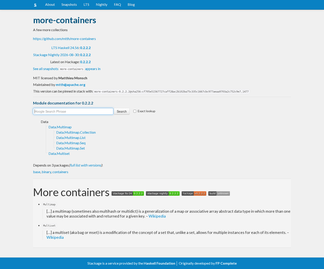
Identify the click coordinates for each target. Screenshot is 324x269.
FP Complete (226, 263)
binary (46, 172)
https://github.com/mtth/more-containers (64, 38)
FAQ (117, 4)
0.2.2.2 (85, 47)
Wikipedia (157, 216)
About (50, 4)
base (36, 172)
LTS (86, 4)
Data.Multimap (60, 127)
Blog (131, 4)
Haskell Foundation (159, 263)
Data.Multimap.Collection (76, 132)
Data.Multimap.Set (70, 148)
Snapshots (69, 4)
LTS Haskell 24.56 (65, 47)
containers (60, 172)
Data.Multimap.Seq (71, 143)
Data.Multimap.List (71, 137)
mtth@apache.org (70, 84)
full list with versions (85, 165)
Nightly (101, 4)
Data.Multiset (59, 153)
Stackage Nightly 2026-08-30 (56, 55)
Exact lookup (146, 111)
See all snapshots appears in (67, 68)
